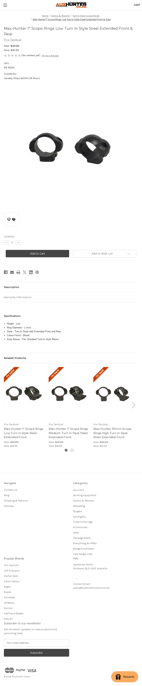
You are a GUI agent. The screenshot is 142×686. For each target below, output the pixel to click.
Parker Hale (11, 576)
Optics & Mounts (83, 500)
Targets (77, 511)
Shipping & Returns (16, 500)
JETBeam (9, 602)
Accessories (80, 527)
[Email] (12, 272)
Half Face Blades (14, 613)
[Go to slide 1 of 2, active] (66, 450)
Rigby (7, 586)
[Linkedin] (31, 272)
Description (11, 287)
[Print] (18, 272)
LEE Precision (12, 570)
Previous (5, 405)
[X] (24, 272)
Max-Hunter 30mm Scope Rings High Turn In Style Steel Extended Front (112, 433)
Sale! (76, 532)
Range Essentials (83, 548)
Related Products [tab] (15, 358)
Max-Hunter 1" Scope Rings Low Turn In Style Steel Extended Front (23, 433)
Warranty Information (18, 297)
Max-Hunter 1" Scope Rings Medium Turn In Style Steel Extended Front (68, 433)
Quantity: (9, 236)
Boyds (7, 592)
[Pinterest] (37, 272)
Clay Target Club (82, 554)
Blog (6, 495)
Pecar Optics (12, 581)
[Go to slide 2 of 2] (72, 450)
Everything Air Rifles (85, 543)
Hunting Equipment (84, 495)
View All (8, 618)
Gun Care (78, 490)
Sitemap (9, 506)
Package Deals (82, 538)
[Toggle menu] (5, 5)
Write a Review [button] (50, 55)
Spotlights (79, 516)
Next (133, 405)
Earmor (8, 608)
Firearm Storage (82, 521)
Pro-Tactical (11, 565)
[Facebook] (6, 272)
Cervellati (9, 597)
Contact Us (11, 490)
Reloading (79, 506)
